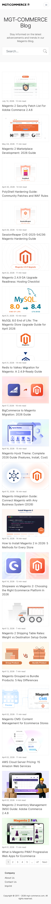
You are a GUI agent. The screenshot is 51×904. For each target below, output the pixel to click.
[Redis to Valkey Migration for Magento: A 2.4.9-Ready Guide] (25, 346)
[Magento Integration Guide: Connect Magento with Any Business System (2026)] (25, 475)
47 (37, 862)
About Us (9, 877)
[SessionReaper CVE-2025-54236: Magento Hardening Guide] (25, 213)
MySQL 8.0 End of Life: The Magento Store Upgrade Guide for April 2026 (24, 324)
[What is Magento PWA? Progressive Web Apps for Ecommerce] (25, 831)
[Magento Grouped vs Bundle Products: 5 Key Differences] (25, 655)
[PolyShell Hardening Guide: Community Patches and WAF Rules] (25, 171)
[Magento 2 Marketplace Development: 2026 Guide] (25, 128)
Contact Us (10, 881)
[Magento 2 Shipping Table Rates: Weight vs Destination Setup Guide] (25, 612)
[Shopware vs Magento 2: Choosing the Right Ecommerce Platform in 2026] (25, 565)
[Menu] (46, 5)
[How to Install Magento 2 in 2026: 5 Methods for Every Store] (25, 522)
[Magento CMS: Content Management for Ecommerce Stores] (25, 698)
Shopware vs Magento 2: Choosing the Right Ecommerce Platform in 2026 (24, 590)
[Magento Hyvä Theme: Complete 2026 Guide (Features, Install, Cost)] (25, 432)
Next (44, 862)
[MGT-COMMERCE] (15, 4)
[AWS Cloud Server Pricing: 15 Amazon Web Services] (25, 741)
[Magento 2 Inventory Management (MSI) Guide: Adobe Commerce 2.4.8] (25, 784)
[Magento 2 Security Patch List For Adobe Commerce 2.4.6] (25, 85)
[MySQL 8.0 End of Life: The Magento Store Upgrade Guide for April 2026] (25, 299)
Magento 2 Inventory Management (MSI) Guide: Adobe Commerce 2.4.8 (24, 809)
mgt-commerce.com (35, 895)
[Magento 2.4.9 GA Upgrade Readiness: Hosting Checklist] (25, 256)
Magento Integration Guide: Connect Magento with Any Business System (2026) (19, 500)
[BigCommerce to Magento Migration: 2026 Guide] (25, 389)
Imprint (8, 886)
